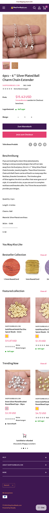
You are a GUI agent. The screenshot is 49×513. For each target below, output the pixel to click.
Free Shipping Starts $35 (24, 2)
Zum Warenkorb (25, 126)
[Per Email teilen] (44, 144)
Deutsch (6, 485)
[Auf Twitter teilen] (40, 144)
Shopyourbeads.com (11, 85)
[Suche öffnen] (34, 7)
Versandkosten (21, 100)
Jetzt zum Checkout (24, 134)
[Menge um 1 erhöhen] (31, 117)
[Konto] (39, 7)
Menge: (5, 117)
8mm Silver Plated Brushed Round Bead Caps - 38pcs (16, 403)
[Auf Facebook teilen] (30, 144)
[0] (44, 7)
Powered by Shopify (9, 508)
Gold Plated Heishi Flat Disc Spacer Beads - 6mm (15, 330)
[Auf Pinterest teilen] (35, 144)
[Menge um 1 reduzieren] (18, 117)
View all (43, 255)
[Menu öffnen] (4, 8)
